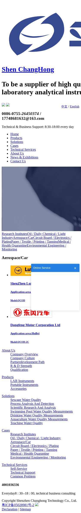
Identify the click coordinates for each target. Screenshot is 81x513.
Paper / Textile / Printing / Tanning (34, 241)
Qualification (19, 370)
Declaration (9, 509)
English (74, 106)
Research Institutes (14, 234)
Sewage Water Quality (25, 400)
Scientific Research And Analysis (33, 407)
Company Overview (24, 354)
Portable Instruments (24, 385)
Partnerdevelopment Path (27, 362)
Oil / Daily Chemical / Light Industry (35, 438)
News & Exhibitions (24, 157)
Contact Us (18, 161)
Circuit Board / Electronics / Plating (34, 446)
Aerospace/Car (23, 238)
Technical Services (23, 149)
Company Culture (22, 358)
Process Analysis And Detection (32, 403)
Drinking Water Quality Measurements (36, 415)
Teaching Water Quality (26, 423)
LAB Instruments (22, 381)
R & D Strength (21, 366)
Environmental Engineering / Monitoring (38, 457)
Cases (14, 145)
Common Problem (22, 476)
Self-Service (18, 468)
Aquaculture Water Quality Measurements (39, 419)
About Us (17, 153)
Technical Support (22, 472)
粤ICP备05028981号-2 (18, 505)
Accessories (18, 388)
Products (16, 138)
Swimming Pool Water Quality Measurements (41, 411)
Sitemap (25, 509)
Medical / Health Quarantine (29, 453)
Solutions (16, 142)
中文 (64, 106)
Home (14, 134)
